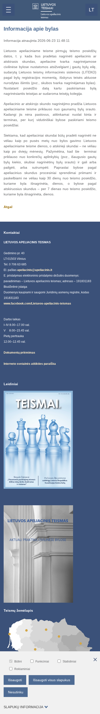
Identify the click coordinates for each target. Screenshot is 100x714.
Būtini (18, 661)
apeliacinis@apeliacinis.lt (34, 270)
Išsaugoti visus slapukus (51, 680)
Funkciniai (42, 661)
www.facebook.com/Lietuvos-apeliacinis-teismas (37, 303)
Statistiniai (69, 661)
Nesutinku (15, 692)
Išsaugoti (15, 680)
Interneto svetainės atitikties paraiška (30, 364)
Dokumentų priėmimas (19, 352)
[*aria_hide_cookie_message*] (95, 659)
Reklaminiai (22, 669)
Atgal (8, 207)
